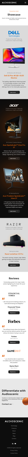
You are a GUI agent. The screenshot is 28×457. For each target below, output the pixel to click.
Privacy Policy (14, 450)
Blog (14, 436)
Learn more (13, 92)
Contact (14, 438)
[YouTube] (15, 443)
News (14, 433)
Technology (14, 426)
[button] (25, 2)
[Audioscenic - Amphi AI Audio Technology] (14, 421)
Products (14, 428)
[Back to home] (9, 2)
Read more (13, 312)
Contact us (7, 404)
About (14, 431)
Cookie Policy (14, 453)
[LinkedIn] (12, 443)
